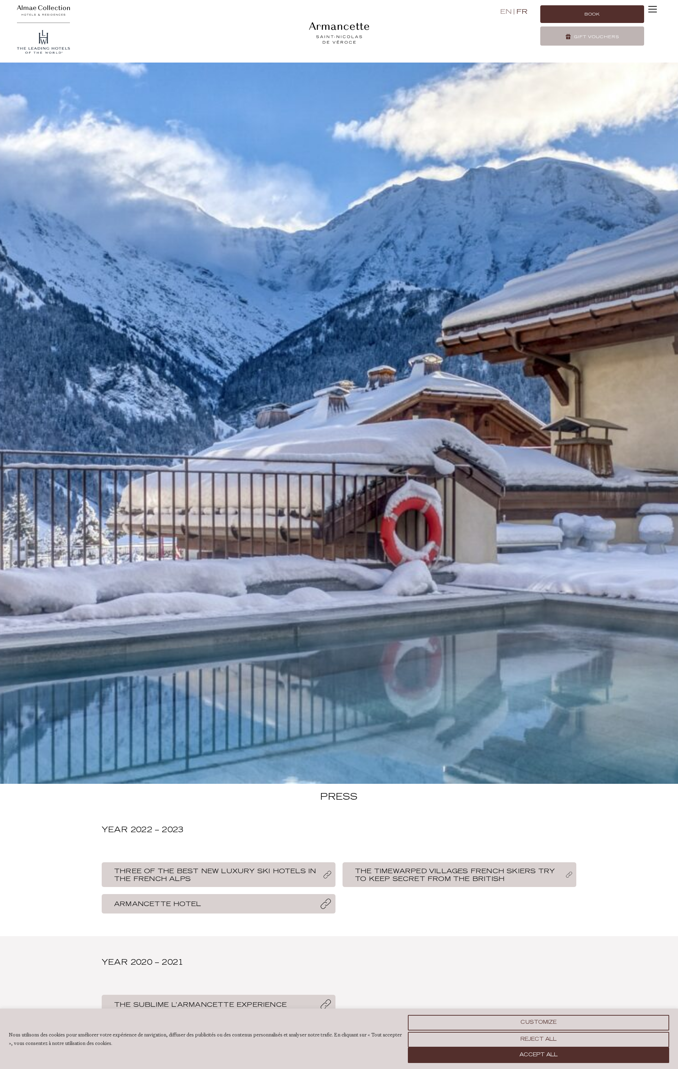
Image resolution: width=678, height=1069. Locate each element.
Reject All (539, 1039)
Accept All (538, 1055)
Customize (539, 1022)
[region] (339, 1039)
